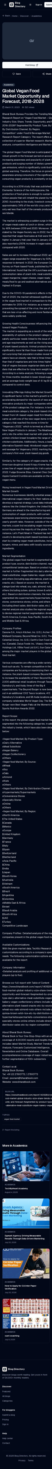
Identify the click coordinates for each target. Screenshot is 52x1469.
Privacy (22, 1460)
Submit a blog (8, 1415)
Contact (6, 1443)
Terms (31, 1460)
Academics (36, 16)
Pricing (5, 1419)
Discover (24, 16)
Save (18, 74)
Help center (7, 1438)
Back (7, 15)
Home (14, 16)
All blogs (6, 1396)
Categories (7, 1401)
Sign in (39, 4)
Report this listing (12, 1130)
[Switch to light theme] (30, 5)
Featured (6, 1391)
